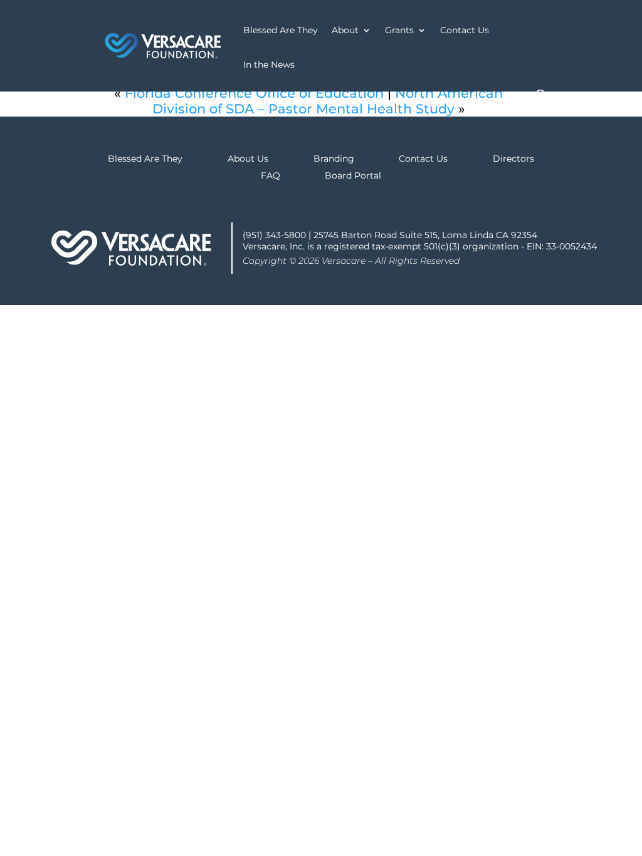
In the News (269, 65)
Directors (513, 158)
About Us (248, 158)
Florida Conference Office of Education (254, 93)
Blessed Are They (280, 31)
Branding (333, 158)
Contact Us (464, 31)
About (345, 31)
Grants (399, 31)
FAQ (270, 175)
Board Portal (353, 175)
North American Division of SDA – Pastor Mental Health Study (327, 101)
